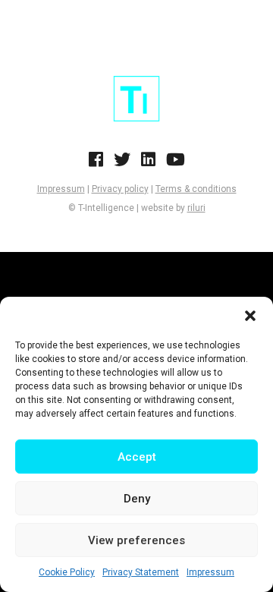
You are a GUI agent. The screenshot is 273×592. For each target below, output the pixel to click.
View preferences (136, 540)
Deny (137, 498)
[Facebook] (95, 164)
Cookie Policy (67, 572)
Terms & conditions (196, 189)
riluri (196, 208)
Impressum (210, 572)
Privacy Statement (140, 572)
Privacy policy (120, 189)
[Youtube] (175, 164)
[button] (250, 315)
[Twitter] (122, 164)
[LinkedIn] (148, 164)
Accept (137, 457)
